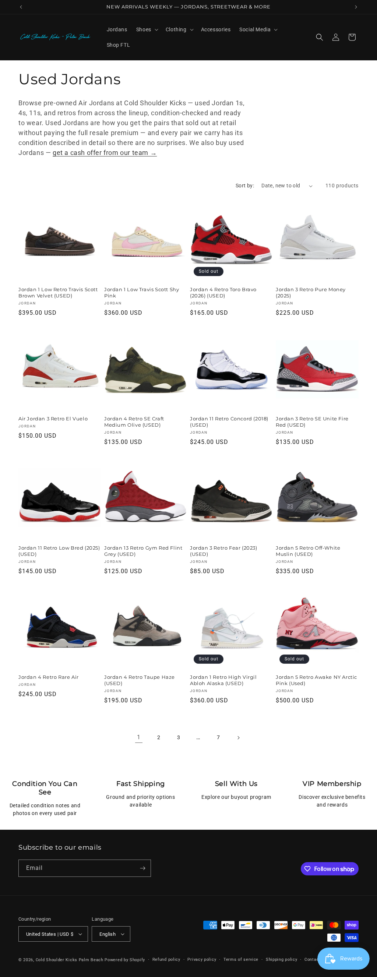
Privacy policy (201, 959)
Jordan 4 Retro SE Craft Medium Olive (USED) (134, 422)
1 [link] (139, 737)
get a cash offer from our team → (105, 152)
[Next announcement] (356, 7)
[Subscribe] (142, 868)
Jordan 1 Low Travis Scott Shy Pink (141, 292)
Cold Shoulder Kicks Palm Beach (69, 959)
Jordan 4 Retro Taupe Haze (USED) (139, 680)
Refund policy (166, 959)
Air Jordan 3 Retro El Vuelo (53, 419)
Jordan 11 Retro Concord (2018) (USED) (229, 422)
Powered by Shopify (125, 959)
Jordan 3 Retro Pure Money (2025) (311, 292)
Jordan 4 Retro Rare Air (48, 677)
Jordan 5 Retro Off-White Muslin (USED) (308, 551)
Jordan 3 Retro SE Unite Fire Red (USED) (312, 422)
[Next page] (238, 738)
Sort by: (245, 185)
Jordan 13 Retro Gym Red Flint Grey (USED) (143, 551)
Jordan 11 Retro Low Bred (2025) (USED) (59, 551)
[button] (146, 29)
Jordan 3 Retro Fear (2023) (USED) (223, 551)
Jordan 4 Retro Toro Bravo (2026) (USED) (223, 292)
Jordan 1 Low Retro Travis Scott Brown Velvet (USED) (58, 292)
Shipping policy (281, 959)
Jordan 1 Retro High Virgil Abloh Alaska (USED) (223, 680)
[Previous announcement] (21, 7)
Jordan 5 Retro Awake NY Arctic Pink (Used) (316, 680)
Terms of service (240, 959)
